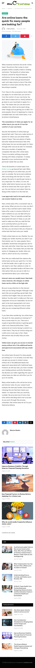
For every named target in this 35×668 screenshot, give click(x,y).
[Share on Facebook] (6, 36)
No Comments (7, 31)
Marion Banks (11, 28)
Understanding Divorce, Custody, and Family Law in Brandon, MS (22, 577)
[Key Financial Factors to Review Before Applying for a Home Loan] (17, 483)
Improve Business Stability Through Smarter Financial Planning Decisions (23, 635)
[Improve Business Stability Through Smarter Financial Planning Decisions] (17, 455)
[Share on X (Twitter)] (15, 36)
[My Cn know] (18, 3)
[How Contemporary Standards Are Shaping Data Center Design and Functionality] (7, 622)
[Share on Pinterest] (24, 36)
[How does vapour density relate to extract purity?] (7, 612)
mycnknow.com (28, 662)
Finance (5, 13)
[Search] (32, 3)
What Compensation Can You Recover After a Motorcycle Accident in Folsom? (23, 565)
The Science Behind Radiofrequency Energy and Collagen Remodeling (23, 646)
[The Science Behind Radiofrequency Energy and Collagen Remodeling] (7, 646)
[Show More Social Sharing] (31, 36)
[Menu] (3, 3)
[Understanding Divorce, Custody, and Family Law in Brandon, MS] (7, 577)
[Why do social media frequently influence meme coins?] (17, 510)
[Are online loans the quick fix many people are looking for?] (17, 50)
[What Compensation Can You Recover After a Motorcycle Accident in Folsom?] (7, 566)
